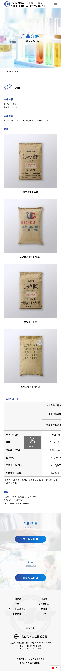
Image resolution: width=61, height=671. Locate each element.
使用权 (44, 609)
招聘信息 (17, 614)
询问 (44, 614)
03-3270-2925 (34, 648)
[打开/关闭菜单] (55, 4)
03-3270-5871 (34, 646)
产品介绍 (44, 598)
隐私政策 (30, 628)
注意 (17, 603)
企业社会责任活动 (17, 609)
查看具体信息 (30, 539)
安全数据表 (44, 603)
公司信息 (17, 598)
